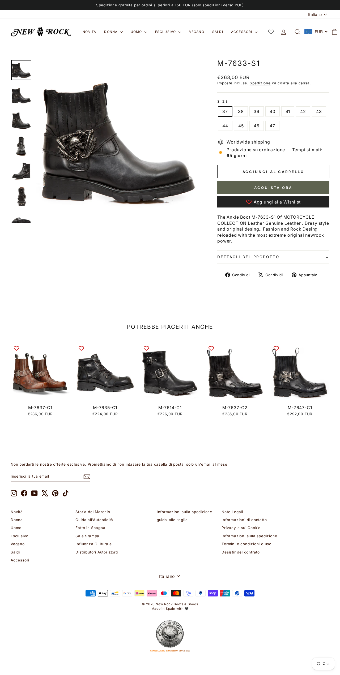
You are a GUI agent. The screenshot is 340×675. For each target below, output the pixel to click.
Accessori (242, 32)
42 (303, 111)
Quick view (40, 396)
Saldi (217, 32)
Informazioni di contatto (244, 520)
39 (257, 111)
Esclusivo (166, 32)
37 (225, 111)
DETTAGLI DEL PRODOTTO (248, 257)
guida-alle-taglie (172, 520)
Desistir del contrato (241, 552)
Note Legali (232, 512)
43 (319, 111)
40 (272, 111)
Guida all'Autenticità (94, 520)
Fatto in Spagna (90, 528)
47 (272, 125)
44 (225, 125)
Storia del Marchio (92, 512)
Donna (111, 32)
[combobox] (316, 31)
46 (257, 125)
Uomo (137, 32)
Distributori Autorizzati (96, 552)
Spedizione (260, 83)
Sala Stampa (87, 536)
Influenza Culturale (93, 544)
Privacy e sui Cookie (241, 528)
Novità (89, 32)
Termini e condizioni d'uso (246, 544)
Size (222, 101)
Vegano (196, 32)
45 (241, 125)
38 (241, 111)
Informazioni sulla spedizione (184, 512)
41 (288, 111)
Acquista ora (273, 187)
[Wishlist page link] (271, 31)
